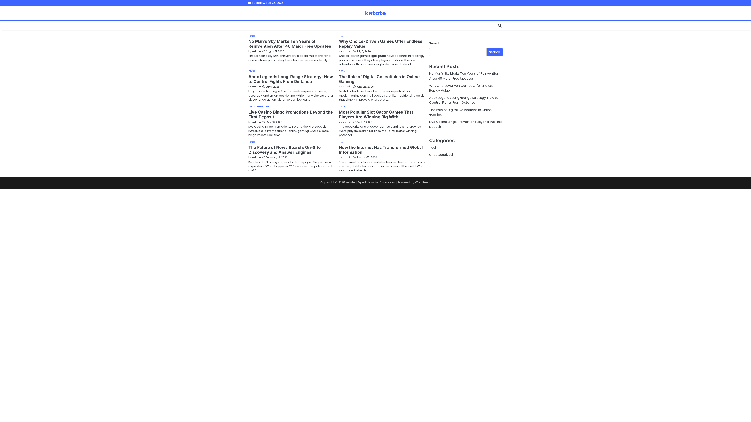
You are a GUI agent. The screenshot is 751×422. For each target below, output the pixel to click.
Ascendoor (387, 182)
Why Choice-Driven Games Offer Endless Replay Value (380, 44)
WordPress (422, 182)
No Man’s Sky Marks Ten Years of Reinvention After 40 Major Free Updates (289, 44)
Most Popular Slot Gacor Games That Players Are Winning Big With (376, 114)
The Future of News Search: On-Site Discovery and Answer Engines (284, 150)
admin (256, 51)
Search (434, 43)
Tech (251, 36)
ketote (375, 13)
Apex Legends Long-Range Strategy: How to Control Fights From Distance (290, 79)
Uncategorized (258, 107)
